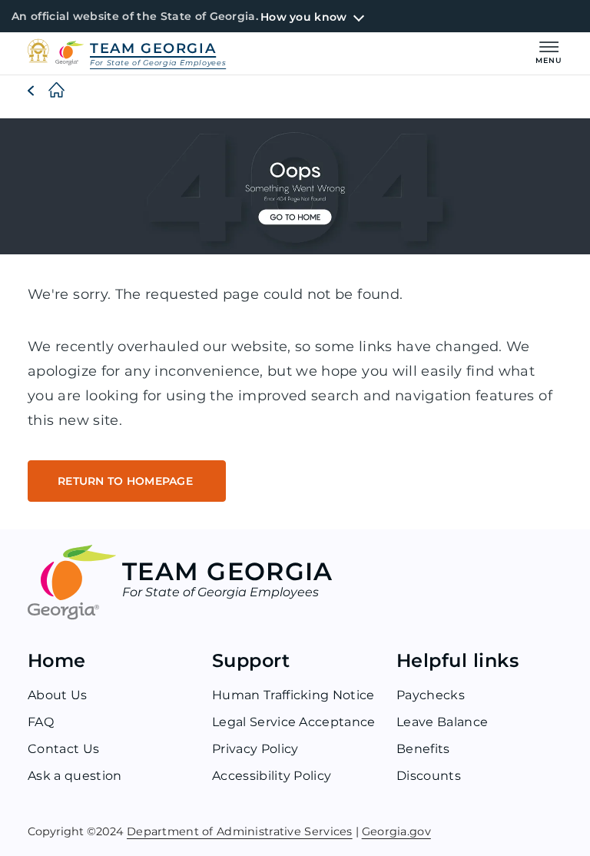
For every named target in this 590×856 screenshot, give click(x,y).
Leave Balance (442, 722)
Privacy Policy (255, 749)
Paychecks (430, 695)
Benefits (423, 749)
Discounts (428, 775)
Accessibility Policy (271, 775)
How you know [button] (303, 17)
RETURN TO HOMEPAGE (127, 481)
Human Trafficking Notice (293, 695)
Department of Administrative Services (240, 831)
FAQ (41, 722)
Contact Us (63, 749)
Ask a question (74, 775)
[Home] (44, 90)
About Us (58, 695)
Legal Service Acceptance (294, 722)
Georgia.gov (396, 831)
